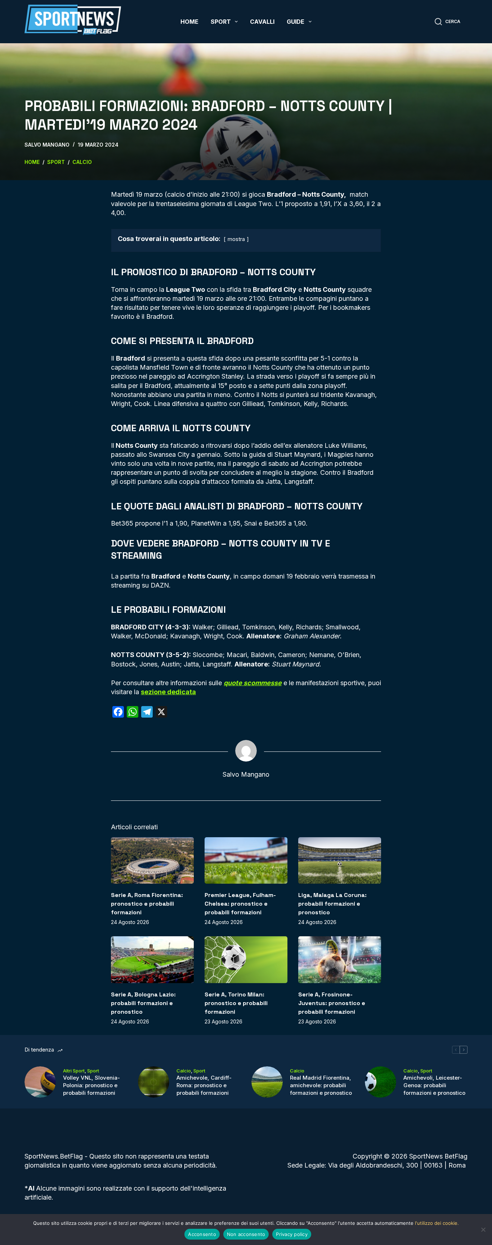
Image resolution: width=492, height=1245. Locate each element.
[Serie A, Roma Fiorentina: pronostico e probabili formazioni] (152, 860)
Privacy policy (292, 1234)
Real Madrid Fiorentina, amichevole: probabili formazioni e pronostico (321, 1085)
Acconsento (202, 1234)
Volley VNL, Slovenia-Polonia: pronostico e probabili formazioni (91, 1085)
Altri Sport (74, 1071)
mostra (236, 239)
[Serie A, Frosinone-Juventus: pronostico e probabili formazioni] (339, 959)
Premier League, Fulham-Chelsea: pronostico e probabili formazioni (240, 903)
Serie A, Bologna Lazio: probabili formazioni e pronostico (143, 1003)
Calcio (183, 1071)
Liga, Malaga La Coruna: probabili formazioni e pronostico (332, 903)
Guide (295, 21)
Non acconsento (246, 1234)
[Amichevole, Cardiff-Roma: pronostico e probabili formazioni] (153, 1082)
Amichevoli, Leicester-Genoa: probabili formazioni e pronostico (434, 1085)
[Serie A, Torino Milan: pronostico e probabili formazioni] (246, 959)
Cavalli (262, 21)
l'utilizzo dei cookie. (437, 1223)
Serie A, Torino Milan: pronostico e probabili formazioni (236, 1003)
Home (189, 21)
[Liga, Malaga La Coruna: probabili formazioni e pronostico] (339, 860)
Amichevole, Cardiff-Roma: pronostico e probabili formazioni (204, 1085)
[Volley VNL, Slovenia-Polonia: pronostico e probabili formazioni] (40, 1082)
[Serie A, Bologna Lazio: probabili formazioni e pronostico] (152, 959)
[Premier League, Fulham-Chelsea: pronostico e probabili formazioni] (246, 860)
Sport (221, 21)
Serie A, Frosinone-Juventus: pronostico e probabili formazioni (331, 1003)
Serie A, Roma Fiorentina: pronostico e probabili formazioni (147, 903)
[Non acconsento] (483, 1229)
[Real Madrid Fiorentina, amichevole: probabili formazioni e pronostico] (267, 1082)
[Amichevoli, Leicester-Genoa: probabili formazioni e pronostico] (380, 1082)
